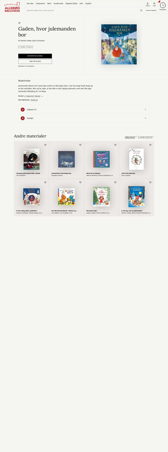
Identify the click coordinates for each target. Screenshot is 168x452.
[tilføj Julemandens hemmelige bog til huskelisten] (80, 145)
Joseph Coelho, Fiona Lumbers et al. (98, 213)
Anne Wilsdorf (21, 175)
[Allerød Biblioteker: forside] (12, 7)
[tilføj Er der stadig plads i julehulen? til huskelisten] (45, 182)
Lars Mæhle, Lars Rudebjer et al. (62, 213)
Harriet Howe (26, 40)
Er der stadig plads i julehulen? (26, 211)
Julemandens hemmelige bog (61, 173)
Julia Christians (38, 40)
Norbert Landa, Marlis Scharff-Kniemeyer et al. (135, 213)
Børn (49, 3)
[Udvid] (42, 96)
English (88, 3)
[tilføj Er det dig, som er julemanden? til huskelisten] (150, 182)
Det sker (30, 3)
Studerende (58, 3)
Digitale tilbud (71, 3)
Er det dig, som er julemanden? (131, 211)
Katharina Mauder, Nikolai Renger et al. (29, 213)
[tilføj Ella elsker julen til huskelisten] (115, 182)
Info (81, 3)
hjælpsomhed (30, 96)
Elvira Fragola (125, 175)
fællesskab (37, 96)
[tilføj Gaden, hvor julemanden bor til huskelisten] (19, 23)
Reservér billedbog (35, 56)
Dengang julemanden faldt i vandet (28, 173)
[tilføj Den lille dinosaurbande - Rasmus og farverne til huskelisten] (80, 182)
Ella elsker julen (91, 211)
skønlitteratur (34, 100)
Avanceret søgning (151, 10)
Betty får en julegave (93, 173)
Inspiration (40, 3)
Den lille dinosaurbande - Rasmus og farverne (63, 211)
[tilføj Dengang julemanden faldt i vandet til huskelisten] (45, 145)
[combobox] (84, 10)
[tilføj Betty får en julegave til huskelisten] (115, 145)
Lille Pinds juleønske (128, 173)
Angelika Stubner (57, 175)
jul (25, 96)
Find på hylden (35, 61)
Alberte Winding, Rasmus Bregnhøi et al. (99, 175)
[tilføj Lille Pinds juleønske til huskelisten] (150, 145)
